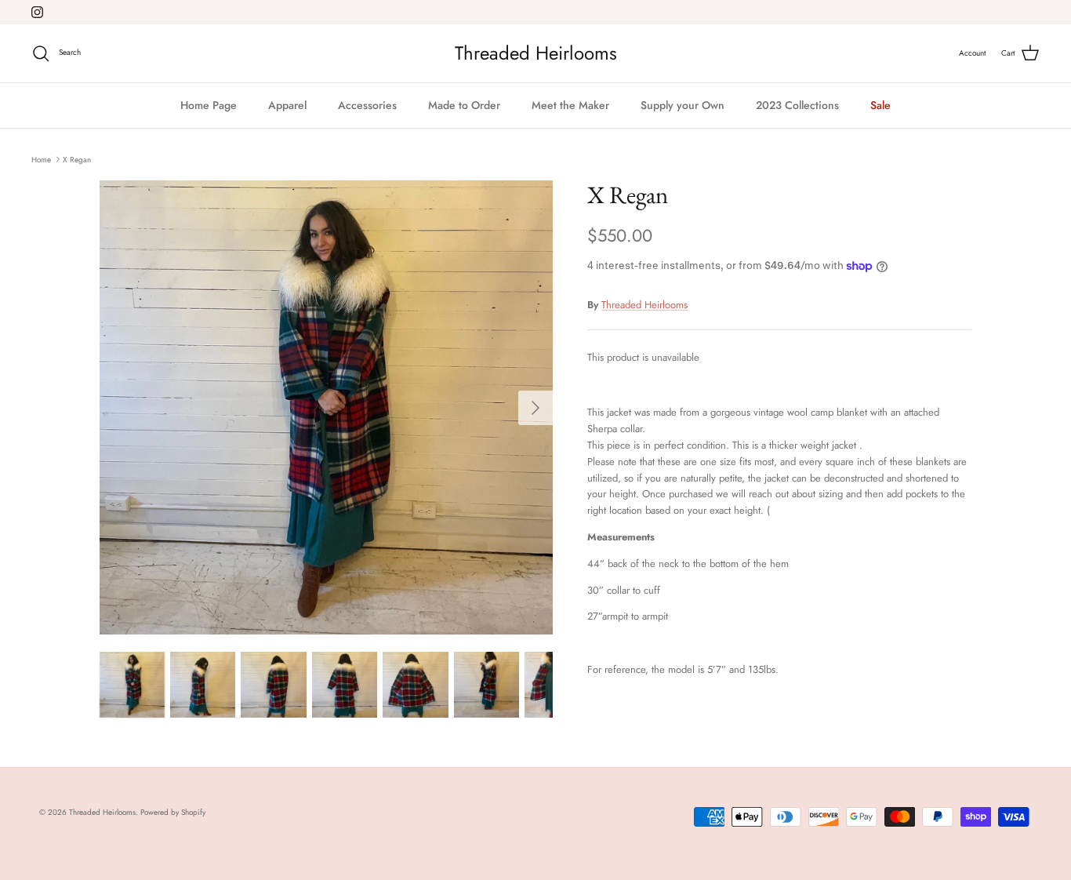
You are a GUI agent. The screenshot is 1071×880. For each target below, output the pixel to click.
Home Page (208, 105)
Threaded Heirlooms (644, 304)
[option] (327, 407)
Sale (880, 105)
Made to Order (464, 105)
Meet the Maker (570, 105)
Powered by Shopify (172, 812)
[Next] (535, 408)
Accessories (367, 105)
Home (41, 159)
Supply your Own (682, 105)
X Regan (77, 159)
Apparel (287, 105)
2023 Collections (797, 105)
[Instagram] (37, 12)
